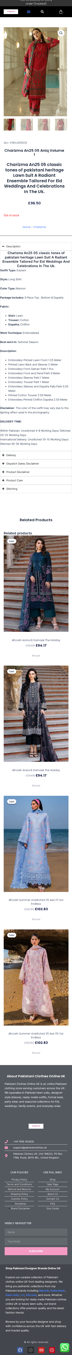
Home (26, 227)
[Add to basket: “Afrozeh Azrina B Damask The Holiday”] (36, 635)
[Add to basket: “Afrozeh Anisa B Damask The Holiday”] (36, 765)
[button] (28, 11)
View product (36, 651)
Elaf (22, 1295)
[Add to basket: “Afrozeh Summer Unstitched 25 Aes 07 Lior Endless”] (36, 895)
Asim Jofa (12, 1295)
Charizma (39, 227)
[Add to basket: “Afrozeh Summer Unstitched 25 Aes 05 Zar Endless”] (36, 1029)
